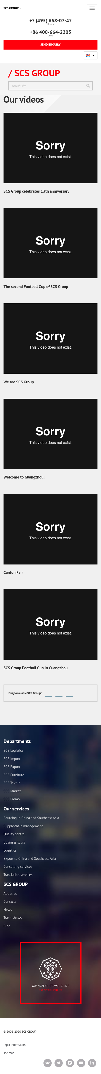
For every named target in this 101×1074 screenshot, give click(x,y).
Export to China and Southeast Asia (30, 858)
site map (9, 1053)
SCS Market (12, 791)
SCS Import (12, 758)
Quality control (14, 834)
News (8, 909)
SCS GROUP (11, 8)
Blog (7, 926)
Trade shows (13, 917)
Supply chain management (23, 826)
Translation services (18, 874)
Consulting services (18, 866)
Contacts (10, 901)
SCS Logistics (13, 750)
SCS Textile (12, 783)
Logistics (10, 850)
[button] (90, 55)
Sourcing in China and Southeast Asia (31, 818)
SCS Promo (12, 799)
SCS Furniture (14, 775)
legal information (15, 1045)
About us (10, 893)
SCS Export (12, 766)
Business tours (14, 842)
